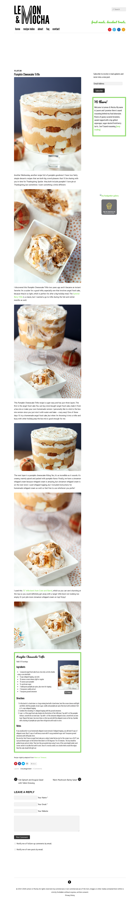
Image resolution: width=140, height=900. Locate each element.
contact (56, 29)
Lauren (16, 769)
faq (47, 29)
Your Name (42, 797)
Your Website (43, 811)
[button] (68, 692)
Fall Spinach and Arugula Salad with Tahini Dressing (29, 781)
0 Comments (37, 769)
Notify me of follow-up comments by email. (34, 843)
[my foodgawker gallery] (109, 195)
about (40, 29)
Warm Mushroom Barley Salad (66, 779)
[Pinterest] (109, 29)
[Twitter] (114, 29)
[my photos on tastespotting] (109, 213)
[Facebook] (119, 29)
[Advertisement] (70, 48)
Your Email (42, 804)
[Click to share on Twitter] (23, 763)
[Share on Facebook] (19, 763)
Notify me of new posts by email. (30, 849)
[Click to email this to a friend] (27, 763)
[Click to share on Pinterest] (15, 763)
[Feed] (123, 29)
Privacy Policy (70, 895)
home (17, 29)
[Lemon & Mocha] (32, 21)
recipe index (29, 29)
